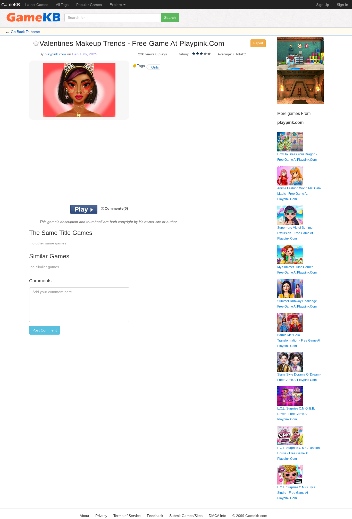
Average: (224, 54)
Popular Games (89, 5)
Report (258, 43)
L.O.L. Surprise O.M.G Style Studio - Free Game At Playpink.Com (296, 493)
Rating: (183, 54)
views (149, 54)
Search (170, 17)
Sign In (342, 5)
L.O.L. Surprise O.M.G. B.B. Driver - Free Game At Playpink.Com (296, 414)
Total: (239, 54)
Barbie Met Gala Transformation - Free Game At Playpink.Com (298, 340)
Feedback (155, 516)
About (84, 516)
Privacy (101, 516)
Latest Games (36, 5)
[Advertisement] (93, 163)
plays (162, 54)
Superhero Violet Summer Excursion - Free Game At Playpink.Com (295, 233)
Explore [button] (116, 5)
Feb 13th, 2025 (84, 54)
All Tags (62, 5)
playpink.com (55, 54)
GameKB (10, 4)
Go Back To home (25, 32)
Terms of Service (127, 516)
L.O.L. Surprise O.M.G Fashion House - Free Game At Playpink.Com (298, 453)
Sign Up (322, 5)
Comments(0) (116, 208)
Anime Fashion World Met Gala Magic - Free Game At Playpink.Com (299, 193)
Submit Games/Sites (186, 516)
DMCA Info (217, 516)
